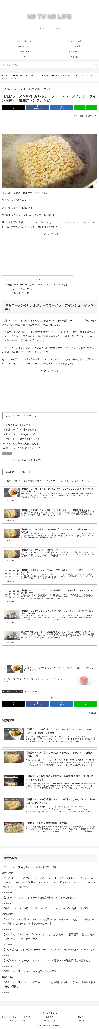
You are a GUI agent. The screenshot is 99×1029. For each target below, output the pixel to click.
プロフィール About (17, 1021)
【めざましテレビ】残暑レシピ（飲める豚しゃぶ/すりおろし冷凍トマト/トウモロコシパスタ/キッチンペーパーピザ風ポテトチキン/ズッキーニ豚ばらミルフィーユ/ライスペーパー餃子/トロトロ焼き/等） (49, 882)
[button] (96, 65)
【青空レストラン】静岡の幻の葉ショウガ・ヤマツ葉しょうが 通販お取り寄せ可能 (46, 908)
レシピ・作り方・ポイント (23, 289)
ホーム (82, 1021)
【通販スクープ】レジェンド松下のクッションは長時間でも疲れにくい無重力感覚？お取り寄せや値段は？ (49, 984)
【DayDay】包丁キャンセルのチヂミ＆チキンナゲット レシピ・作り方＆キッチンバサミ (49, 949)
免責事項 (49, 1017)
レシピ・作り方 (32, 692)
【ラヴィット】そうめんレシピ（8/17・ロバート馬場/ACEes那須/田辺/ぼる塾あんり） (48, 960)
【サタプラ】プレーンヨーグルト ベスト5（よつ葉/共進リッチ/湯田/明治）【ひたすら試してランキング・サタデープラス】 (49, 936)
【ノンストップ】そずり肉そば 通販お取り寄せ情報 (30, 867)
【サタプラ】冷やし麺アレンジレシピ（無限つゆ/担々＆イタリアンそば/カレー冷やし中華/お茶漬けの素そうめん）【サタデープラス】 (48, 921)
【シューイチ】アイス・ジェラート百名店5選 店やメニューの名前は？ (39, 897)
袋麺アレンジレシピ (20, 293)
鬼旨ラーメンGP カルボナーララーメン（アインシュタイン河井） (38, 284)
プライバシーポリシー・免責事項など (17, 1017)
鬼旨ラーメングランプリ (13, 692)
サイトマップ (49, 1021)
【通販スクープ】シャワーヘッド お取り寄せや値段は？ (32, 971)
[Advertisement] (49, 125)
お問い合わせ (81, 1017)
